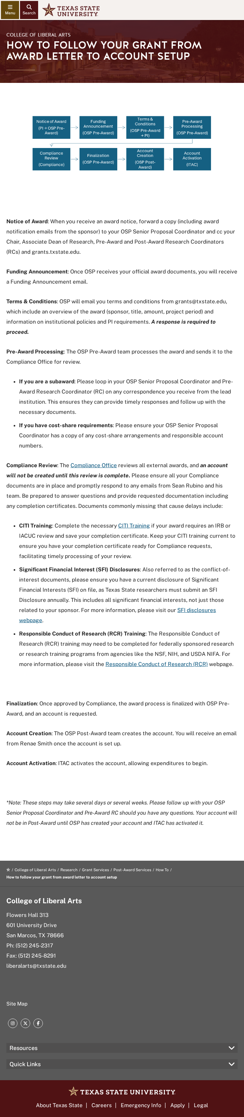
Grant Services (95, 870)
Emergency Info (141, 1105)
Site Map (17, 1004)
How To (162, 870)
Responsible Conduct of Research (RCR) (156, 664)
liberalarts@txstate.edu (36, 966)
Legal (201, 1105)
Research (69, 870)
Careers (102, 1105)
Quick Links (25, 1064)
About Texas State (59, 1105)
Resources (23, 1048)
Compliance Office (94, 465)
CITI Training (134, 525)
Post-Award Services (132, 870)
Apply (177, 1105)
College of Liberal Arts (38, 35)
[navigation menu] (10, 10)
